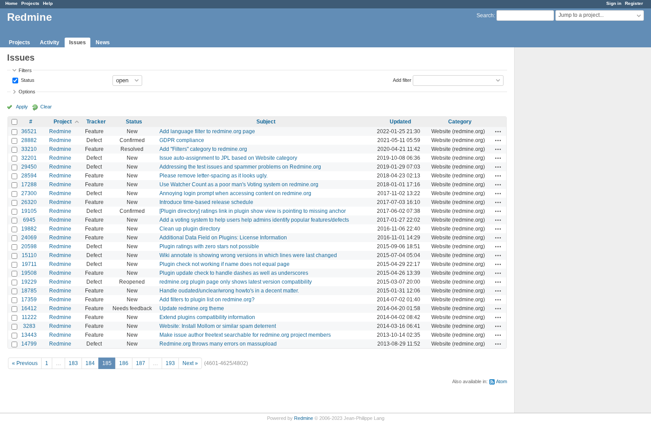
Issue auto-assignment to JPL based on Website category (228, 158)
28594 (29, 176)
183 (73, 363)
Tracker (96, 122)
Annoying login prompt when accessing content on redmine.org (235, 193)
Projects (30, 3)
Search (485, 15)
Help (48, 3)
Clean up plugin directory (189, 229)
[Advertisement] (558, 186)
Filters (25, 70)
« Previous (25, 363)
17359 (29, 299)
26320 (29, 202)
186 (123, 363)
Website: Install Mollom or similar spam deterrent (217, 326)
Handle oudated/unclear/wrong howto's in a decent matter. (229, 291)
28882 (29, 140)
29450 (29, 167)
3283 (29, 326)
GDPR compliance (181, 140)
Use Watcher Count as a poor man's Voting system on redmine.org (238, 184)
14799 (29, 344)
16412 (29, 308)
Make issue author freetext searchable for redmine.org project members (245, 335)
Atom (501, 381)
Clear (46, 106)
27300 (29, 193)
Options (27, 91)
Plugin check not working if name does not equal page (224, 264)
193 (170, 363)
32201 (29, 158)
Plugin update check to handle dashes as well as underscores (233, 273)
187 (140, 363)
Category (460, 122)
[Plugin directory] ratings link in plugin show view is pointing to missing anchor (252, 211)
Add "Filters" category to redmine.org (203, 149)
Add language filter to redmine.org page (207, 131)
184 (90, 363)
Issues (77, 42)
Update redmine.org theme (191, 308)
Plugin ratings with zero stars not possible (209, 246)
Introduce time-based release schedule (206, 202)
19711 (29, 264)
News (103, 42)
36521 (29, 131)
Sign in (613, 3)
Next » (190, 363)
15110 (29, 255)
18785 (29, 291)
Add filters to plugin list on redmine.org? (207, 299)
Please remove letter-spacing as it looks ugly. (213, 176)
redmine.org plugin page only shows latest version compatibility (235, 282)
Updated (400, 122)
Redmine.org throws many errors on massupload (218, 344)
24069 (29, 238)
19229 (29, 282)
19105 (29, 211)
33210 (29, 149)
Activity (49, 42)
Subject (265, 122)
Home (11, 3)
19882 (29, 229)
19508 (29, 273)
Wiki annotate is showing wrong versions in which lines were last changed (248, 255)
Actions (498, 131)
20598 (29, 246)
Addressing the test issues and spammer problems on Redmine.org (240, 167)
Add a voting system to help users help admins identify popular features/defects (254, 220)
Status (27, 79)
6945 (29, 220)
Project (63, 122)
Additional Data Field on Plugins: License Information (223, 238)
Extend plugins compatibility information (207, 317)
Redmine (60, 131)
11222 (29, 317)
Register (634, 3)
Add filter (402, 79)
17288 (29, 184)
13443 (29, 335)
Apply (22, 106)
